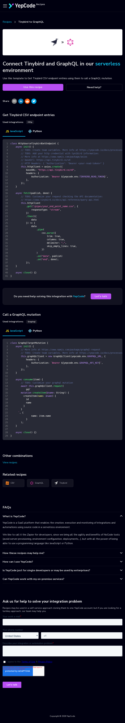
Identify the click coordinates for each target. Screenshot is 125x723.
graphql (31, 321)
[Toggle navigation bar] (5, 5)
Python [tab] (37, 131)
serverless (107, 63)
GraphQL (39, 483)
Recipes (7, 22)
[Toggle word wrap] (112, 143)
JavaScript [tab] (16, 131)
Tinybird (63, 483)
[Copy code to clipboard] (118, 143)
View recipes (10, 462)
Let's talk (101, 296)
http (30, 122)
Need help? (94, 87)
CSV (12, 483)
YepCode (78, 296)
